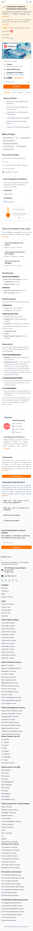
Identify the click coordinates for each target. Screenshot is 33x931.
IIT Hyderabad (6, 757)
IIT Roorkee (5, 739)
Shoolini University (7, 824)
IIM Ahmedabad (6, 785)
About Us (4, 588)
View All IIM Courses (8, 799)
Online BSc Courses (7, 658)
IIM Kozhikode (6, 770)
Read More (5, 470)
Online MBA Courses (8, 626)
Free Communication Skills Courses (12, 886)
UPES (3, 830)
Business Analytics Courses (10, 686)
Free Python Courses (8, 862)
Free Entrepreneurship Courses (11, 914)
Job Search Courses (8, 719)
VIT (2, 836)
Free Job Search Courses (9, 881)
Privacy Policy (5, 607)
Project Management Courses (10, 700)
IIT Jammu (4, 745)
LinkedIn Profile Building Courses (12, 731)
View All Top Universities (9, 842)
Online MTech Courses (8, 632)
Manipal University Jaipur (9, 810)
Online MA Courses (7, 637)
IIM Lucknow (5, 788)
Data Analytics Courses (8, 680)
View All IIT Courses (8, 763)
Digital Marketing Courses (9, 683)
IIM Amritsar (5, 776)
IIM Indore (4, 779)
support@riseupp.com (10, 576)
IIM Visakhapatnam (7, 782)
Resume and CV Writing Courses (11, 711)
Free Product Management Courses (12, 911)
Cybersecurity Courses (8, 689)
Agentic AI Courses (7, 665)
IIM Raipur (4, 790)
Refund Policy (5, 613)
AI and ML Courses (7, 674)
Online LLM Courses (7, 643)
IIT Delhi (4, 748)
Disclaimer (4, 616)
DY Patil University (7, 827)
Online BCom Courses (8, 655)
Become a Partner (7, 597)
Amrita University (6, 815)
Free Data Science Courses (10, 859)
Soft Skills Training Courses (10, 722)
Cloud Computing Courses (9, 692)
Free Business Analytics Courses (11, 906)
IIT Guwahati (5, 754)
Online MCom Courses (8, 640)
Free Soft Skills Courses (9, 892)
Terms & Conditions (7, 604)
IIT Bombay (5, 751)
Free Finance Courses (8, 917)
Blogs (3, 594)
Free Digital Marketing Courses (11, 903)
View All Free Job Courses (10, 895)
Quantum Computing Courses (10, 668)
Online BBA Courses (7, 646)
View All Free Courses (8, 920)
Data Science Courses (8, 677)
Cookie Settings (6, 610)
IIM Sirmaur (5, 773)
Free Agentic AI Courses (9, 847)
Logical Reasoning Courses (10, 728)
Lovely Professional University (11, 821)
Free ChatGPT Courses (8, 853)
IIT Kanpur (4, 760)
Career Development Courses (10, 734)
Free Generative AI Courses (10, 850)
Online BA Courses (7, 652)
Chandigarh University (8, 812)
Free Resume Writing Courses (10, 875)
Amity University (6, 807)
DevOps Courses (6, 694)
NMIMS (3, 839)
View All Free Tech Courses (10, 868)
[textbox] (17, 285)
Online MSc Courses (8, 634)
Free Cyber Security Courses (10, 865)
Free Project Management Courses (12, 908)
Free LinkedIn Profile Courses (11, 884)
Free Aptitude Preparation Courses (12, 889)
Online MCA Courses (8, 629)
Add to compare (10, 81)
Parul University (6, 833)
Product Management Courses (11, 697)
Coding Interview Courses (9, 716)
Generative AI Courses (8, 671)
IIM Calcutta (5, 796)
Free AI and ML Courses (9, 856)
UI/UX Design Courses (8, 703)
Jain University (6, 818)
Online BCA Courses (7, 649)
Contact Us (5, 591)
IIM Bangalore (5, 793)
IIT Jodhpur (5, 742)
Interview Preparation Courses (11, 713)
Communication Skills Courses (11, 725)
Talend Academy (18, 420)
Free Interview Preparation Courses (12, 878)
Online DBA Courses (8, 623)
